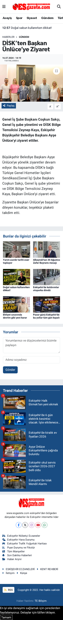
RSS (10, 590)
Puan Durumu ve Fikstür (21, 547)
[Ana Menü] (4, 6)
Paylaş (11, 105)
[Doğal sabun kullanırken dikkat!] (16, 276)
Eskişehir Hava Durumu (20, 539)
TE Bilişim (41, 600)
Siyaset (32, 18)
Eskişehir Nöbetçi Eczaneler (23, 535)
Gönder (10, 369)
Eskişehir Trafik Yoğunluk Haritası (27, 543)
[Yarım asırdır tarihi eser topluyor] (16, 249)
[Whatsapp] (44, 525)
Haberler (8, 37)
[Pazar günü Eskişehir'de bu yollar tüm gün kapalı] (46, 304)
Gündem (47, 18)
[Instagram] (31, 525)
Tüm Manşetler (16, 551)
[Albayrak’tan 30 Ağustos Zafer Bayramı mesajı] (46, 249)
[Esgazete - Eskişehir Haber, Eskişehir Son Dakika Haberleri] (31, 6)
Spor (19, 18)
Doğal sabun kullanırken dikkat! (27, 28)
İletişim (10, 573)
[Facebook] (19, 525)
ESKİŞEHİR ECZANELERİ (20, 569)
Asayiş (7, 18)
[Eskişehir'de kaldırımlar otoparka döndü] (46, 276)
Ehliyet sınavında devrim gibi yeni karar (15, 316)
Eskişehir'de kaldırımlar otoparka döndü (46, 289)
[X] (25, 525)
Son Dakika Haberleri (19, 555)
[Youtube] (38, 525)
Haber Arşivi (14, 559)
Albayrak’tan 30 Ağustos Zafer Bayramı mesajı (46, 261)
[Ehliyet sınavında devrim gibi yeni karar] (16, 304)
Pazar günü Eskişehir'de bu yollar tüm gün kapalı (46, 316)
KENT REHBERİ (49, 569)
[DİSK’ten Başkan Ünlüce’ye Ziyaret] (31, 83)
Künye (23, 573)
